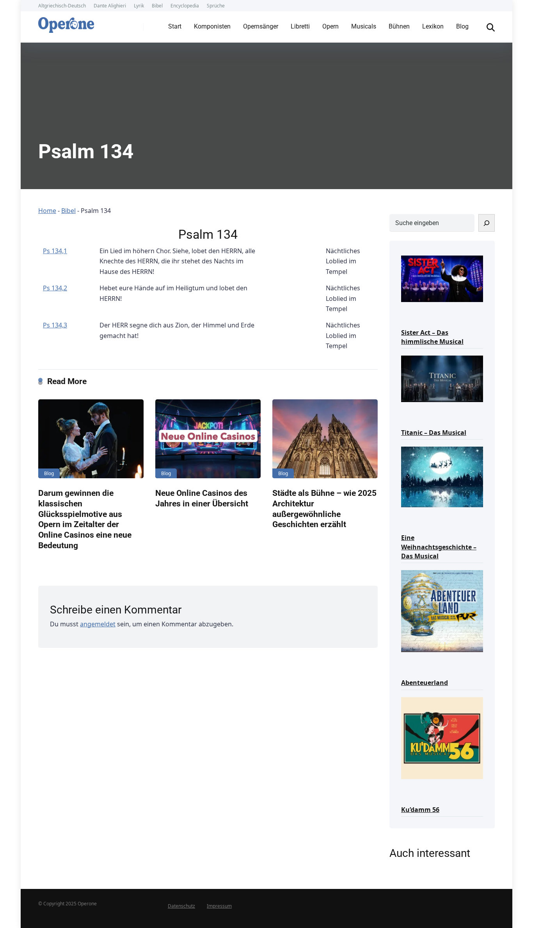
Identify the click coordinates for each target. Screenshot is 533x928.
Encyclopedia (185, 5)
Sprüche (216, 5)
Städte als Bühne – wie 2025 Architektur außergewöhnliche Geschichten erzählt (324, 508)
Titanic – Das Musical (433, 432)
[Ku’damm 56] (442, 737)
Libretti (300, 26)
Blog (462, 26)
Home (47, 210)
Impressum (219, 906)
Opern (330, 26)
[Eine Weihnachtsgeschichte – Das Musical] (442, 476)
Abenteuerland (424, 682)
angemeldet (97, 624)
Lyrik (139, 5)
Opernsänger (260, 26)
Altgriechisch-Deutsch (62, 5)
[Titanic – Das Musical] (442, 378)
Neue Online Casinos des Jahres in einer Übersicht (201, 498)
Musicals (363, 26)
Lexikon (433, 26)
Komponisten (212, 26)
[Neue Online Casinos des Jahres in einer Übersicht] (208, 439)
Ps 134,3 (55, 325)
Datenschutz (181, 906)
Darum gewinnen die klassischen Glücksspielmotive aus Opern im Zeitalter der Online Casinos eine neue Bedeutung (84, 519)
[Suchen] (486, 223)
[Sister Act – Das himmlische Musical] (442, 278)
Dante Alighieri (110, 5)
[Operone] (66, 23)
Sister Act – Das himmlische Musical (432, 337)
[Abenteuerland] (442, 610)
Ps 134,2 (55, 288)
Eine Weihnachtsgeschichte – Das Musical (438, 546)
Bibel (157, 5)
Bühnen (399, 26)
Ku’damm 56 (420, 809)
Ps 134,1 (55, 251)
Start (174, 26)
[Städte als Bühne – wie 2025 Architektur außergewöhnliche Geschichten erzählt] (325, 439)
